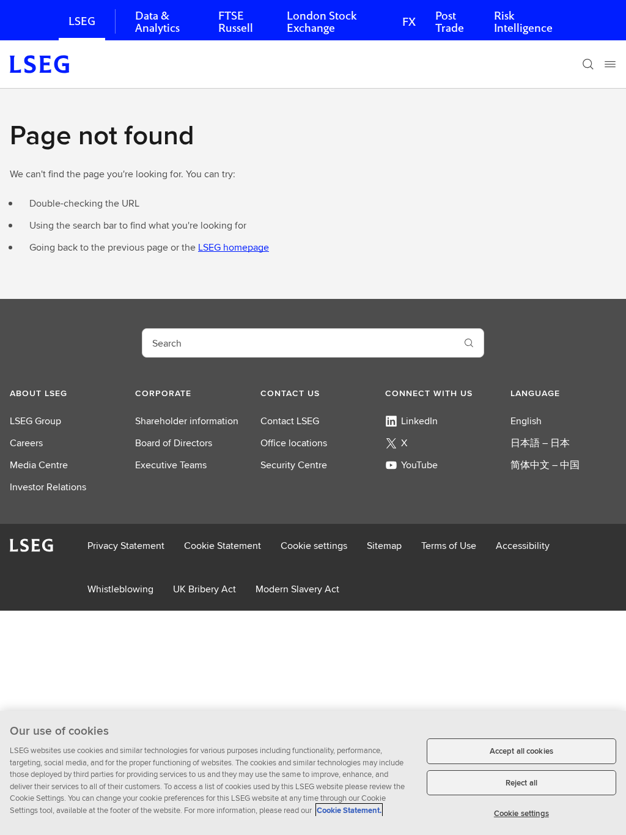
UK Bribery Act (204, 589)
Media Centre (39, 465)
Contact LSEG (289, 421)
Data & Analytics (157, 22)
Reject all (521, 783)
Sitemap (384, 546)
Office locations (293, 443)
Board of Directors (173, 443)
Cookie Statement (222, 546)
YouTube (419, 465)
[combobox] (298, 343)
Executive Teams (171, 465)
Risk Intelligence (523, 22)
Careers (26, 443)
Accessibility (523, 546)
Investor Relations (48, 487)
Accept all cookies (521, 751)
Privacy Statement (125, 546)
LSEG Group (35, 421)
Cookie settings (314, 546)
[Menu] (610, 64)
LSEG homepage (233, 247)
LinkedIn (419, 421)
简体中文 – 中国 (545, 465)
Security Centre (293, 465)
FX (409, 22)
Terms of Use (448, 546)
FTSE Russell (235, 22)
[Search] (588, 64)
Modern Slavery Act (297, 589)
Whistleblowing (120, 589)
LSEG (81, 21)
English (526, 421)
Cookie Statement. (349, 810)
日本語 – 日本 (540, 443)
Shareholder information (186, 421)
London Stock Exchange (321, 22)
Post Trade (449, 22)
